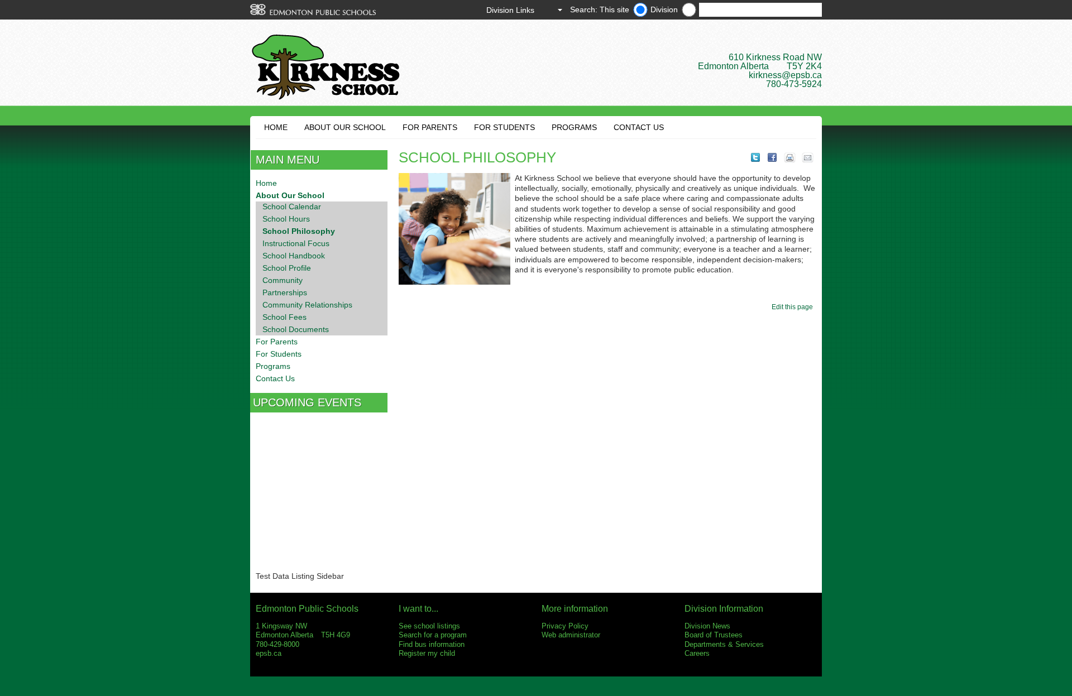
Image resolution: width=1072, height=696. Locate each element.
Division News (707, 626)
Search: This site (599, 9)
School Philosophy (298, 231)
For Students (504, 127)
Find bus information (432, 644)
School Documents (295, 329)
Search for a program (433, 635)
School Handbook (293, 255)
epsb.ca (268, 653)
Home (276, 127)
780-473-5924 (794, 84)
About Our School (345, 127)
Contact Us (639, 127)
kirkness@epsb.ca (785, 75)
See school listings (429, 626)
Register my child (427, 653)
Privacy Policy (565, 626)
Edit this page (794, 307)
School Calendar (291, 206)
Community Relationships (307, 304)
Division (664, 9)
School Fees (284, 317)
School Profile (286, 267)
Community (282, 280)
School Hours (286, 218)
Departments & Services (724, 644)
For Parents (430, 127)
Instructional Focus (295, 243)
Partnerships (284, 292)
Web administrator (571, 635)
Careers (697, 653)
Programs (574, 127)
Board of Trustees (714, 635)
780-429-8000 (277, 644)
